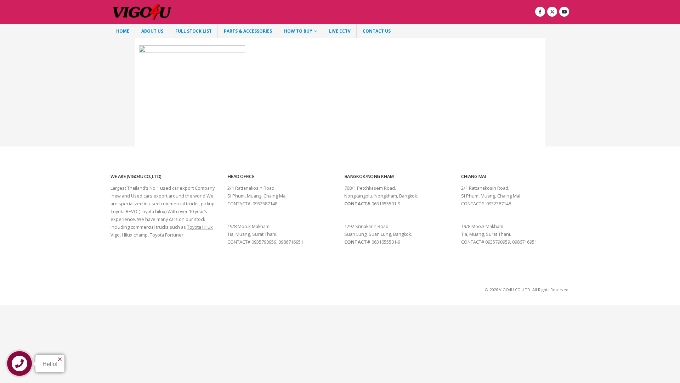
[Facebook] (540, 12)
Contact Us (377, 31)
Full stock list (193, 31)
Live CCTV (340, 31)
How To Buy (298, 31)
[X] (552, 12)
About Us (152, 31)
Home (122, 31)
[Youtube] (564, 12)
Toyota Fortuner (166, 235)
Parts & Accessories (248, 31)
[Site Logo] (142, 12)
